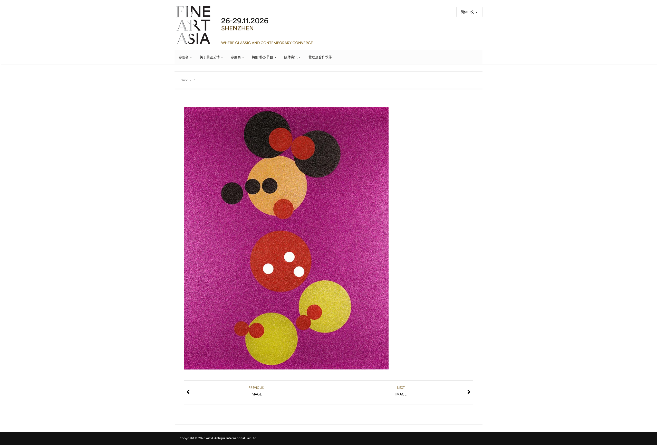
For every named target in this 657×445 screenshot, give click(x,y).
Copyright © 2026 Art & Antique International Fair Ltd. (218, 438)
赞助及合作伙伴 (320, 57)
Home (184, 80)
